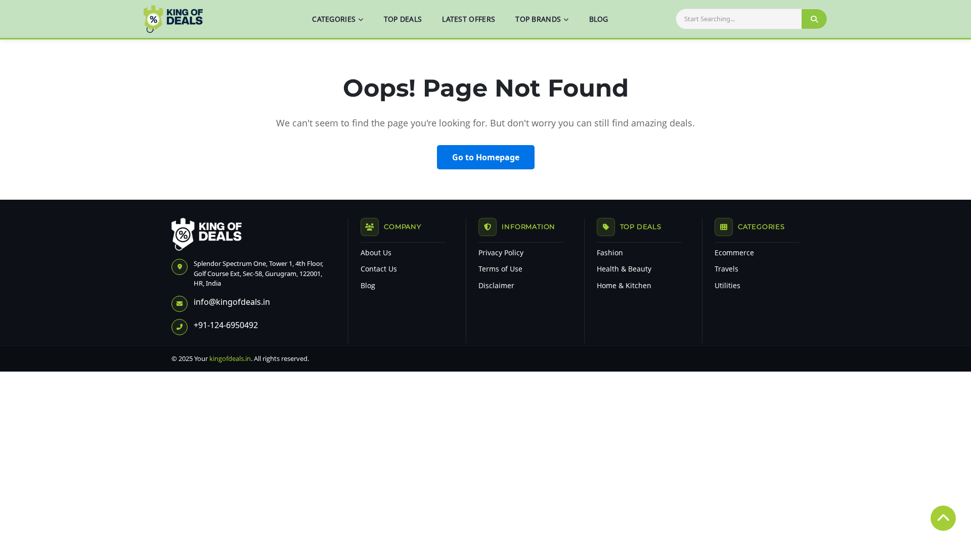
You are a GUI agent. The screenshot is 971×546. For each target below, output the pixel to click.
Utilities (727, 285)
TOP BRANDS (538, 19)
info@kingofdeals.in (232, 301)
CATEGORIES (334, 19)
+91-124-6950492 (226, 325)
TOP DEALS (403, 19)
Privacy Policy (500, 252)
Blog (368, 285)
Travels (726, 269)
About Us (376, 252)
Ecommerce (734, 252)
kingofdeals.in (230, 358)
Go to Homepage (485, 157)
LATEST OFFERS (468, 19)
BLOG (598, 19)
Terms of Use (500, 269)
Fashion (610, 252)
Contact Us (379, 269)
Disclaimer (496, 285)
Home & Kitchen (624, 285)
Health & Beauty (624, 269)
